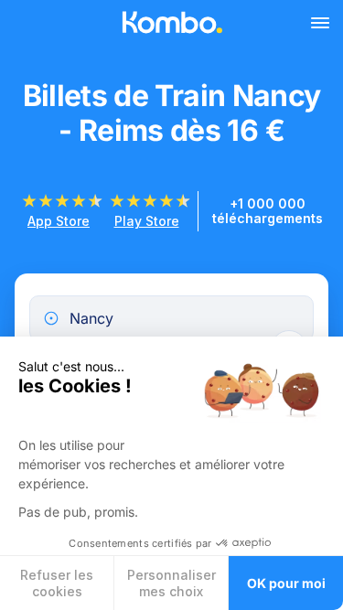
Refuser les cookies (56, 583)
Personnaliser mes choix (171, 583)
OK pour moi (286, 583)
